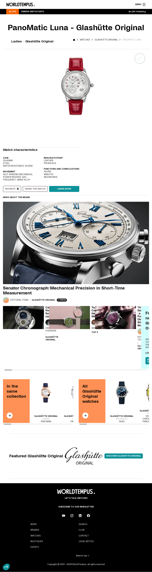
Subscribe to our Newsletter (76, 507)
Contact (84, 536)
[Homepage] (20, 4)
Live (13, 12)
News (33, 524)
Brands (34, 530)
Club (81, 530)
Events (34, 547)
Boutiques (36, 541)
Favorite (10, 189)
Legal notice (86, 541)
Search (83, 524)
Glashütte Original (106, 40)
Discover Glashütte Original (123, 456)
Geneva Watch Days (32, 12)
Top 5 (94, 332)
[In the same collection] (10, 415)
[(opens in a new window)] (63, 516)
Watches (85, 40)
